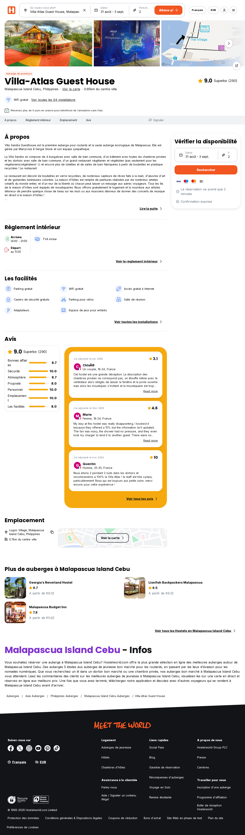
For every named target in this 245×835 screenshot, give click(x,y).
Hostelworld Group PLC (212, 747)
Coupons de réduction (123, 818)
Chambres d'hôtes (113, 767)
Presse (201, 757)
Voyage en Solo (159, 787)
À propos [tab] (10, 120)
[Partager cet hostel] (236, 65)
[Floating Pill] (229, 43)
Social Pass (156, 747)
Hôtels (105, 757)
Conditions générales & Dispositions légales (73, 818)
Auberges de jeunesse (116, 747)
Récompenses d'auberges (166, 777)
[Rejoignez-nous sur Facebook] (11, 748)
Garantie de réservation (164, 767)
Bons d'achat (152, 818)
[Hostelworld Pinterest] (47, 748)
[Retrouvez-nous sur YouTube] (38, 748)
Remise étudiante (160, 797)
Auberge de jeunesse (19, 73)
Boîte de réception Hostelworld (209, 807)
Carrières (203, 767)
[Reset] (84, 10)
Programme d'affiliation (212, 797)
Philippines (50, 89)
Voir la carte (71, 89)
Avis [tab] (88, 120)
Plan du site (215, 818)
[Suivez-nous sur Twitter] (20, 748)
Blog (152, 757)
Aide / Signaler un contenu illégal (118, 797)
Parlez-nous (109, 787)
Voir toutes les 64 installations (53, 100)
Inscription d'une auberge (214, 787)
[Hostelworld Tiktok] (57, 748)
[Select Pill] (224, 10)
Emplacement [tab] (68, 120)
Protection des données (23, 818)
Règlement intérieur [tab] (38, 120)
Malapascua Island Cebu (23, 89)
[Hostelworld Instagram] (29, 748)
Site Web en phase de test (184, 818)
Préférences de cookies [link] (23, 827)
